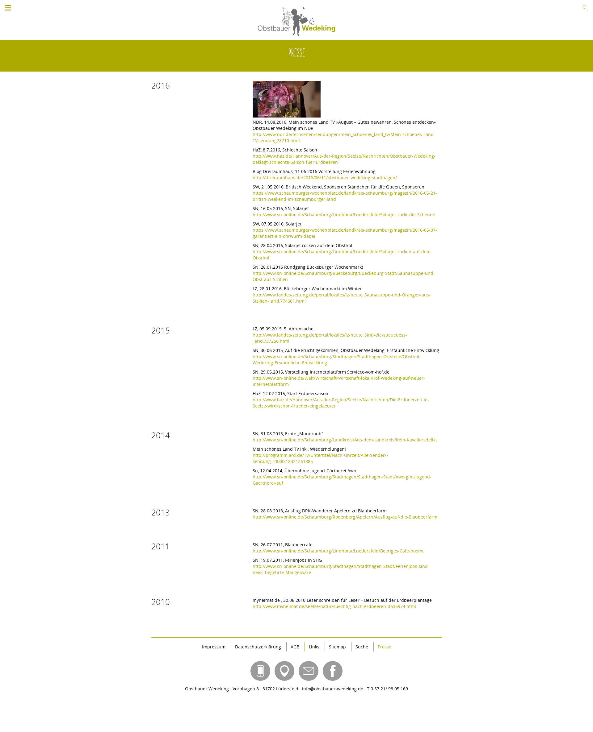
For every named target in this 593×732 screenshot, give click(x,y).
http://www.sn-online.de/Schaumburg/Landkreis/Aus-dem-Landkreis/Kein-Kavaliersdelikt (345, 440)
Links (314, 646)
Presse (384, 646)
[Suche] (585, 7)
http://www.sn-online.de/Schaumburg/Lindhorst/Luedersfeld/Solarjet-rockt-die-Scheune (344, 214)
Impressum (213, 646)
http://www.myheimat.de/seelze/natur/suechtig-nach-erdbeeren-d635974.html (334, 606)
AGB (295, 646)
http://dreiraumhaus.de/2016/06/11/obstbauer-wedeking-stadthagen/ (325, 177)
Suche (361, 646)
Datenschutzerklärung (258, 646)
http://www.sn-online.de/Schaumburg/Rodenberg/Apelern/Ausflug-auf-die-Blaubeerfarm (345, 517)
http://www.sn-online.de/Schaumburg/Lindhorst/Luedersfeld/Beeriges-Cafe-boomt (338, 551)
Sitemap (337, 646)
